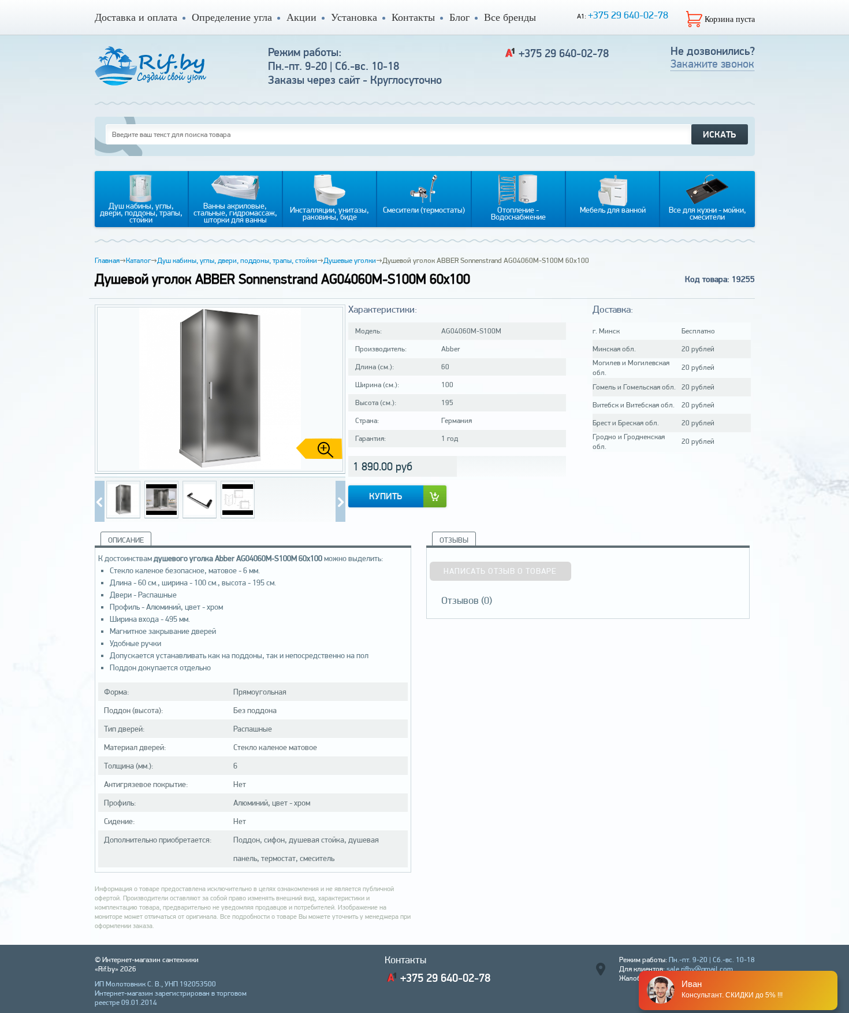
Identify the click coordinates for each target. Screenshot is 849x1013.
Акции (301, 17)
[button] (332, 389)
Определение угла (232, 17)
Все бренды (510, 17)
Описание (126, 540)
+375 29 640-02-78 (628, 15)
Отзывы (454, 540)
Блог (459, 17)
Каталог (138, 260)
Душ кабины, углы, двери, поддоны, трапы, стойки (237, 260)
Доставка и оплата (136, 17)
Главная (107, 260)
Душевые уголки (349, 260)
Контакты (413, 17)
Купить (385, 496)
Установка (354, 17)
